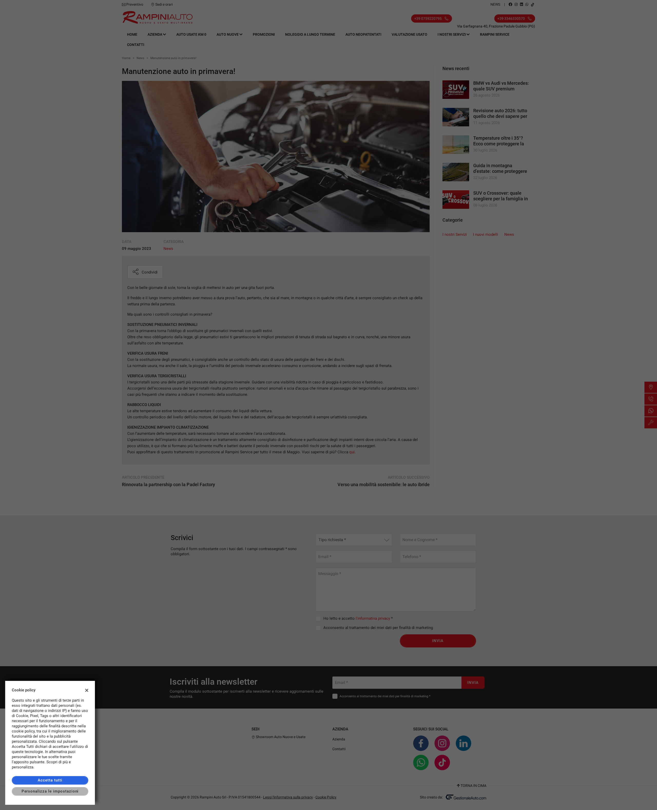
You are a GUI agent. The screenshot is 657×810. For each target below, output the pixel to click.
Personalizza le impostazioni (50, 791)
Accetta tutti (50, 780)
